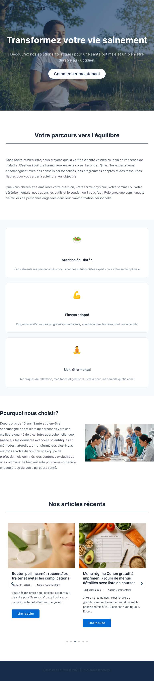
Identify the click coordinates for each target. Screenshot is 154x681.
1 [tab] (67, 642)
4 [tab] (79, 642)
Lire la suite (25, 613)
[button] (12, 583)
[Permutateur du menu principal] (146, 8)
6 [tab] (87, 642)
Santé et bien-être (24, 8)
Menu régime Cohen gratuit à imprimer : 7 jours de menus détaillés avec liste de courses (109, 578)
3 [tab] (75, 642)
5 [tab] (83, 642)
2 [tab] (71, 642)
